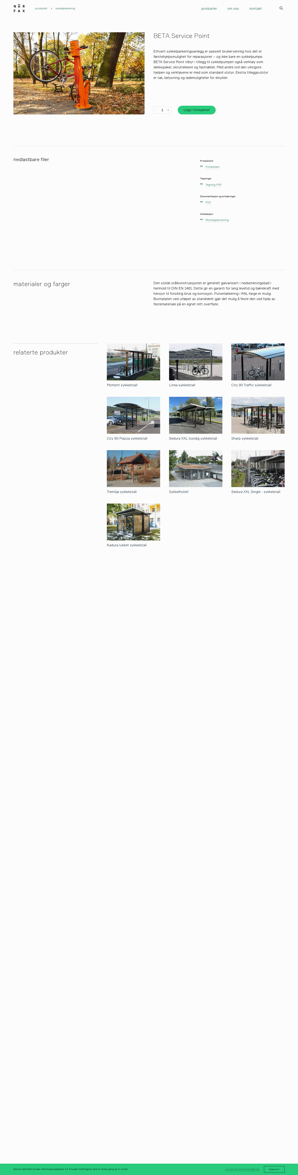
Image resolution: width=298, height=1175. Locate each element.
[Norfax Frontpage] (19, 7)
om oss (233, 8)
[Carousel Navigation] (79, 73)
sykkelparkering (65, 8)
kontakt (256, 8)
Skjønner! (274, 1169)
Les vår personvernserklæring (242, 1169)
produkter (41, 8)
